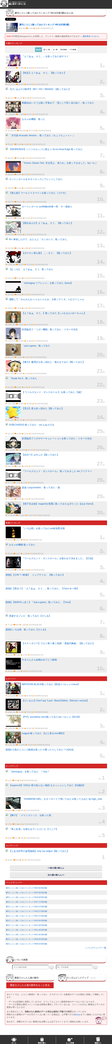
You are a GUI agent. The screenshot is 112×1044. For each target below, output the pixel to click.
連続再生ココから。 (92, 36)
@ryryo (77, 1014)
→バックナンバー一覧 (95, 947)
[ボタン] (51, 967)
